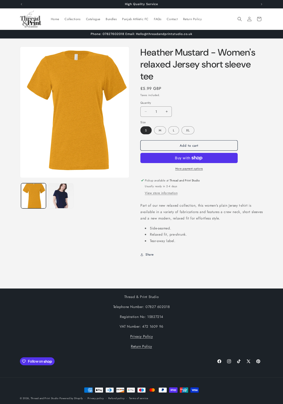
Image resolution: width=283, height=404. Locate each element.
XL (188, 130)
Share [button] (149, 254)
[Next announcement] (261, 4)
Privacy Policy (141, 336)
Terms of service (138, 398)
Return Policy (141, 346)
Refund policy (116, 398)
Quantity (145, 103)
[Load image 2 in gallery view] (60, 195)
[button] (240, 19)
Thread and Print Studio (45, 398)
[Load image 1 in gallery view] (33, 195)
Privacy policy (96, 398)
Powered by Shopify (71, 398)
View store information (161, 193)
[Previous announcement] (21, 4)
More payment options (189, 169)
